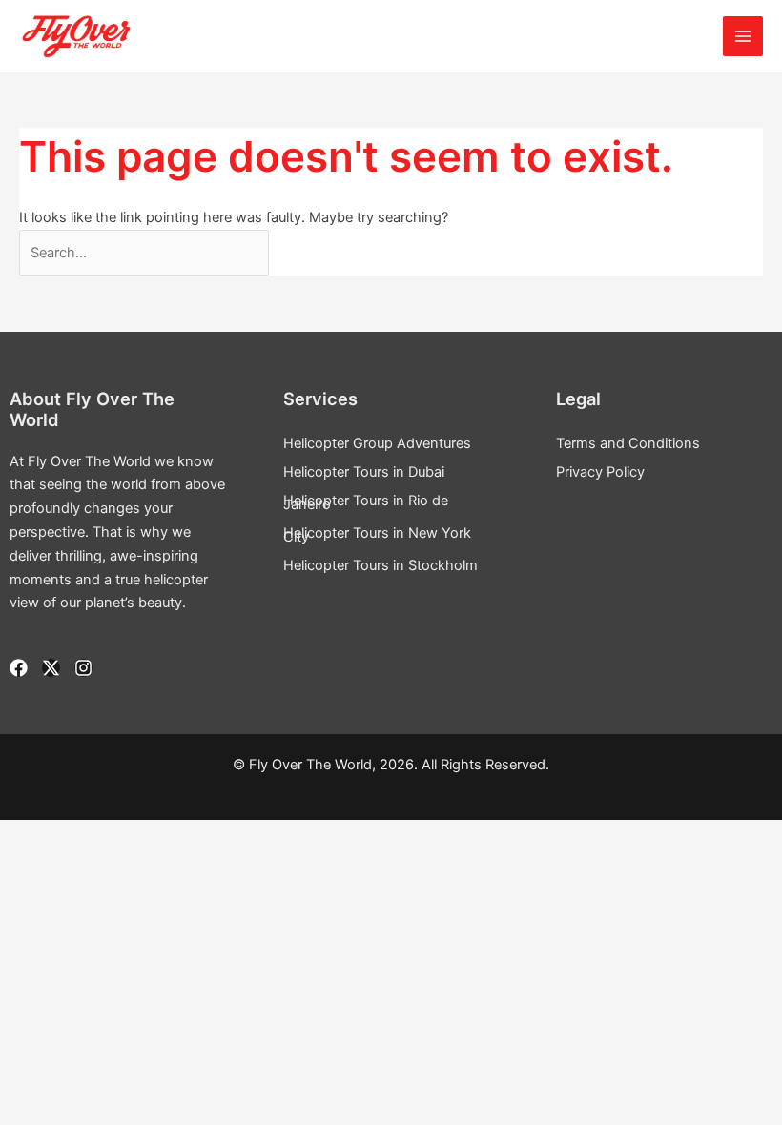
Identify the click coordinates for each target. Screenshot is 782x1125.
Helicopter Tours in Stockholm (380, 565)
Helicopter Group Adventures (377, 443)
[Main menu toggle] (743, 36)
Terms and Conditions (628, 443)
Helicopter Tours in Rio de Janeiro (365, 502)
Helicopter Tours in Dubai (363, 472)
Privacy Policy (600, 472)
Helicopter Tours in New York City (377, 534)
